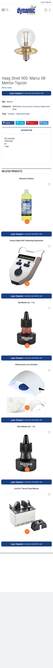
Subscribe (45, 641)
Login (42, 2)
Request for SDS (36, 614)
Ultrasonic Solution (26, 178)
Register (48, 2)
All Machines (17, 106)
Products (36, 106)
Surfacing (37, 603)
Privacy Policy (23, 614)
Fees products (27, 106)
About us (12, 614)
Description (26, 130)
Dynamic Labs (33, 654)
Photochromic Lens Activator (26, 364)
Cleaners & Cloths (18, 603)
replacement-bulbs (23, 114)
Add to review (7, 88)
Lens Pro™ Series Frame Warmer (26, 488)
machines (12, 114)
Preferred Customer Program (26, 618)
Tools (29, 603)
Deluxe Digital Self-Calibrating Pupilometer (26, 240)
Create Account (23, 629)
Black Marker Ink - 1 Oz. (26, 426)
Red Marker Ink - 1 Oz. (26, 302)
